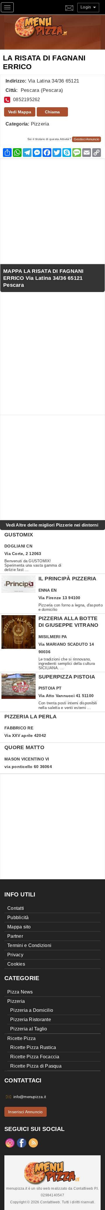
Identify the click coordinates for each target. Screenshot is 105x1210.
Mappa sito (19, 926)
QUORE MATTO (24, 747)
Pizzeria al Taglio (28, 1028)
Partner (15, 936)
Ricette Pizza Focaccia (35, 1056)
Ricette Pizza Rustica (33, 1047)
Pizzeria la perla (30, 716)
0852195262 (26, 99)
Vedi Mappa (19, 112)
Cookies (16, 964)
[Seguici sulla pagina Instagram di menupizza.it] (10, 1142)
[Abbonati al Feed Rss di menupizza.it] (33, 1142)
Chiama (52, 112)
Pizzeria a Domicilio (31, 1010)
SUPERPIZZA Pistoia (66, 677)
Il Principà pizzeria (67, 578)
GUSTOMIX (18, 535)
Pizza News (20, 991)
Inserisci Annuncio (25, 1111)
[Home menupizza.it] (53, 27)
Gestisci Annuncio (86, 139)
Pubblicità (18, 917)
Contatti (15, 908)
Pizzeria (40, 124)
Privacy (15, 954)
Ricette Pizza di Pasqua (36, 1066)
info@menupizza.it (29, 1097)
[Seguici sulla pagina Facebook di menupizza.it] (21, 1142)
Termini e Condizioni (29, 945)
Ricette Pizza (21, 1038)
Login (86, 7)
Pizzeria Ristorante (30, 1019)
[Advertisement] (52, 211)
